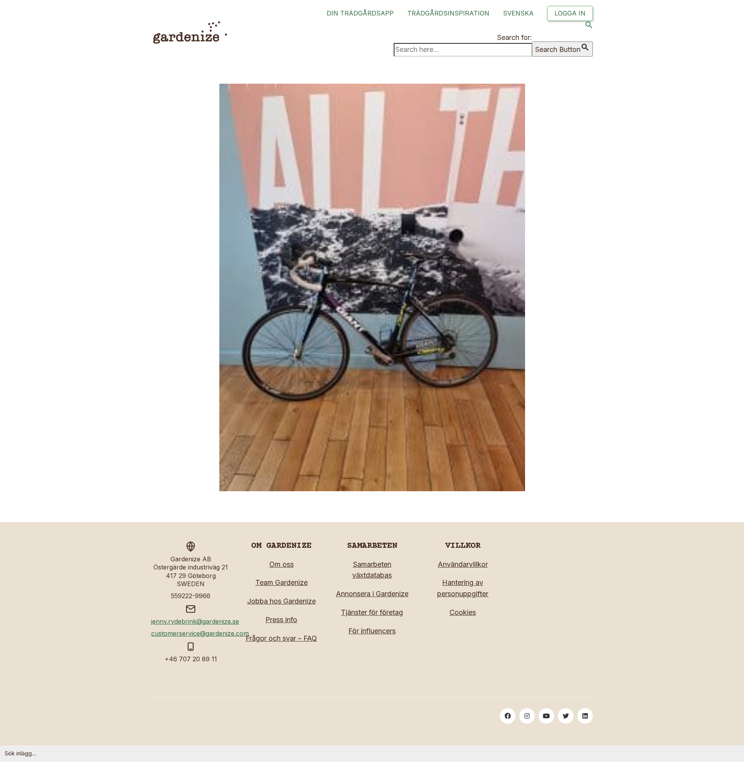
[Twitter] (566, 716)
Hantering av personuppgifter (462, 588)
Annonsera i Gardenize (372, 594)
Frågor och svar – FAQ (281, 638)
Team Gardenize (281, 582)
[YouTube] (546, 716)
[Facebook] (507, 716)
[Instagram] (527, 716)
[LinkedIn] (585, 716)
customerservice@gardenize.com (200, 633)
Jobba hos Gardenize (281, 601)
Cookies (463, 612)
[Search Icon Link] (589, 26)
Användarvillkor (463, 564)
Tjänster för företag (372, 612)
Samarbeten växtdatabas (372, 570)
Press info (281, 620)
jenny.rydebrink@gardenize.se (195, 621)
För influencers (372, 631)
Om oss (281, 564)
